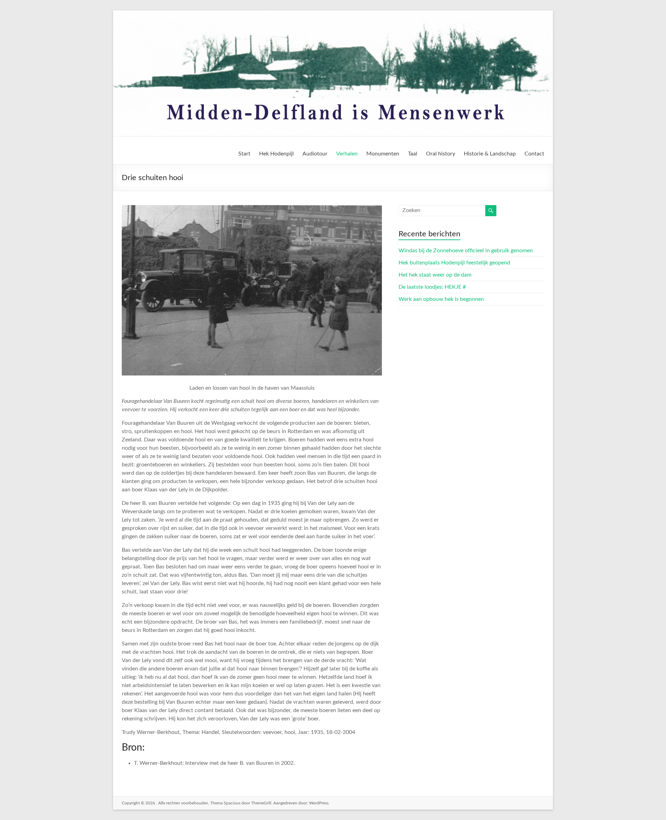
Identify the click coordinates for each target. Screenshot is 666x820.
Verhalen (347, 154)
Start (244, 154)
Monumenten (382, 154)
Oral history (440, 154)
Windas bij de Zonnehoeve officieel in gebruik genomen (466, 250)
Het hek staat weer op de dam (435, 275)
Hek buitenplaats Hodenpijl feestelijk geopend (454, 262)
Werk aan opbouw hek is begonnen (441, 299)
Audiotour (314, 154)
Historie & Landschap (490, 154)
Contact (534, 154)
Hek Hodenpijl (276, 154)
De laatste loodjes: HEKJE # (432, 287)
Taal (412, 154)
